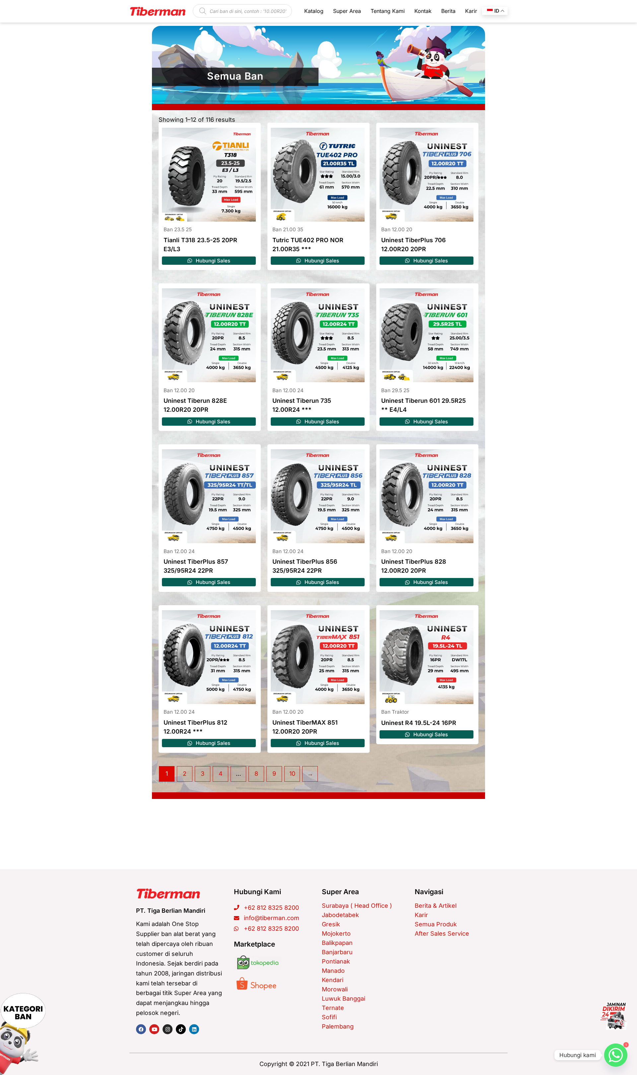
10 (292, 773)
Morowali (335, 989)
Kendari (332, 979)
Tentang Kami (388, 11)
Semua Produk (436, 924)
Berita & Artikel (436, 905)
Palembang (338, 1026)
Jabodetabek (340, 914)
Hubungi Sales (212, 260)
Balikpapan (337, 942)
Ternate (333, 1007)
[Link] (613, 1016)
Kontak (423, 11)
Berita (448, 11)
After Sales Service (442, 933)
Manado (333, 970)
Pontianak (336, 961)
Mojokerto (336, 933)
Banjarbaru (337, 952)
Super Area (347, 11)
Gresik (331, 924)
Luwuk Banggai (343, 998)
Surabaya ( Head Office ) (357, 905)
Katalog (313, 11)
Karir (471, 11)
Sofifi (329, 1017)
